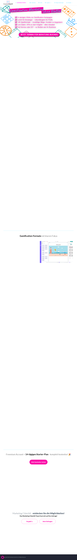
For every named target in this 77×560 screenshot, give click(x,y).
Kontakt (69, 2)
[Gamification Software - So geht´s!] (51, 11)
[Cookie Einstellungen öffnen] (2, 558)
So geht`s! (48, 2)
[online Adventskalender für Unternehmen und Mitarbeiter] (16, 34)
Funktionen (33, 2)
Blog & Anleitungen (60, 2)
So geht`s (29, 521)
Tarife (41, 2)
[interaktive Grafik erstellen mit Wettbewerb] (59, 35)
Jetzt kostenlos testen (38, 462)
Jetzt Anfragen (47, 521)
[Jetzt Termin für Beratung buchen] (39, 34)
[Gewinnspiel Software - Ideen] (26, 9)
